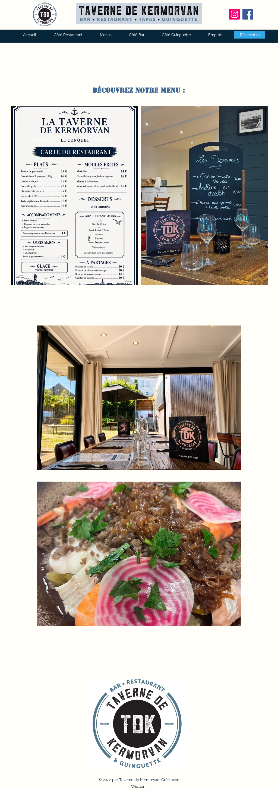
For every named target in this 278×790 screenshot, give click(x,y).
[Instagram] (234, 14)
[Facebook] (247, 14)
